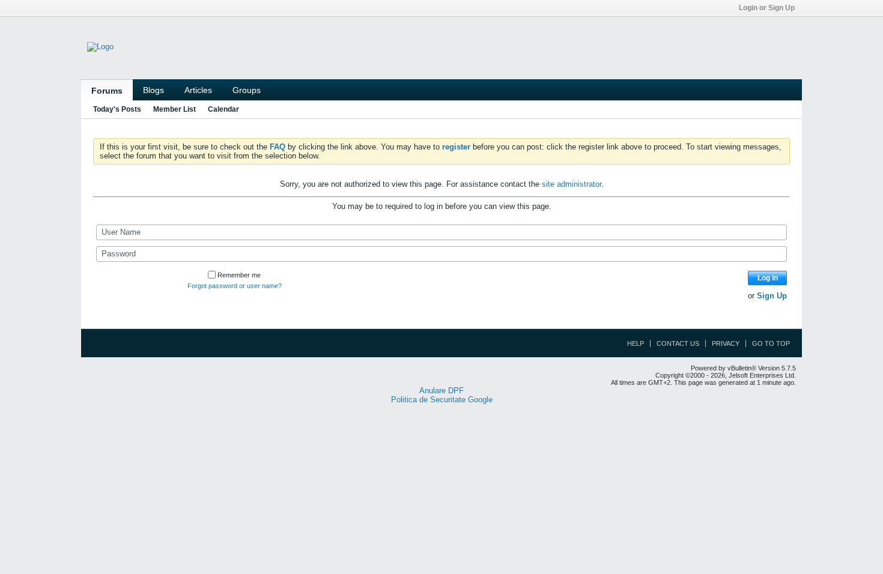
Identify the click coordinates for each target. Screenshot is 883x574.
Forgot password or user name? (234, 285)
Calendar (223, 109)
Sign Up (772, 295)
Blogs (153, 90)
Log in (767, 278)
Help (635, 343)
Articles (198, 90)
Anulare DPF (441, 390)
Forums (107, 90)
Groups (246, 90)
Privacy (725, 343)
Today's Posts (117, 109)
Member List (174, 109)
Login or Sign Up (767, 8)
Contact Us (678, 343)
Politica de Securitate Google (442, 399)
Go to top (771, 343)
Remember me (239, 275)
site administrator (571, 184)
